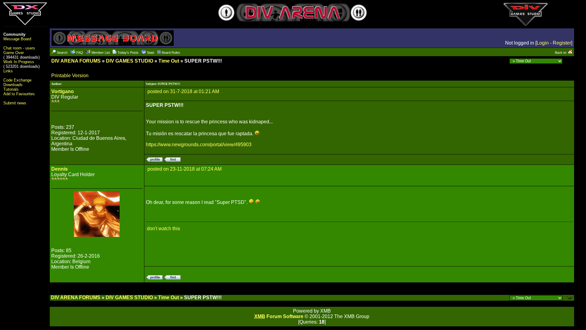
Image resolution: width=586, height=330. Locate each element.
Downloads (13, 84)
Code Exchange (17, 80)
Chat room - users (19, 48)
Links (8, 71)
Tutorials (11, 89)
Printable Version (70, 75)
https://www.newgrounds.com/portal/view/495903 (198, 144)
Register (562, 42)
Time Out (168, 60)
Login (543, 42)
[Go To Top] (570, 297)
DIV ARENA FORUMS (76, 60)
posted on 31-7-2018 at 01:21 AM (183, 91)
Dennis (59, 169)
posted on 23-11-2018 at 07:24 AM (184, 169)
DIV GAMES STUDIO (129, 60)
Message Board (17, 39)
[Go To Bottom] (569, 60)
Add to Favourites (19, 94)
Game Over (13, 52)
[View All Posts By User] (172, 160)
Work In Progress (18, 62)
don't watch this (163, 228)
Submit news (14, 103)
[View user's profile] (154, 160)
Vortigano (62, 91)
